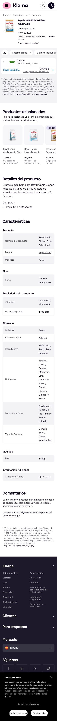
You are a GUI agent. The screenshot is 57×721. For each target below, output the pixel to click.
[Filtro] (4, 52)
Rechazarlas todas (18, 713)
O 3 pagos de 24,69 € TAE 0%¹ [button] (10, 162)
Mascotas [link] (36, 15)
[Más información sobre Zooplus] (4, 61)
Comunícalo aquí (11, 515)
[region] (28, 696)
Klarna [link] (6, 15)
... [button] (26, 15)
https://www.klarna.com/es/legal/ (32, 94)
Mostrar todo (30, 120)
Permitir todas (39, 713)
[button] (9, 26)
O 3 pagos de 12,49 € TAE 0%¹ (36, 71)
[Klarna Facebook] (9, 668)
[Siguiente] (50, 144)
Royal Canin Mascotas (19, 207)
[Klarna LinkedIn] (22, 668)
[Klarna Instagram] (48, 668)
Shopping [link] (17, 15)
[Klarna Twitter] (35, 668)
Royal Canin (45, 252)
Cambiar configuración (28, 704)
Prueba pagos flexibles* (28, 43)
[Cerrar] (51, 677)
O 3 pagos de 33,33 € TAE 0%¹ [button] (32, 162)
